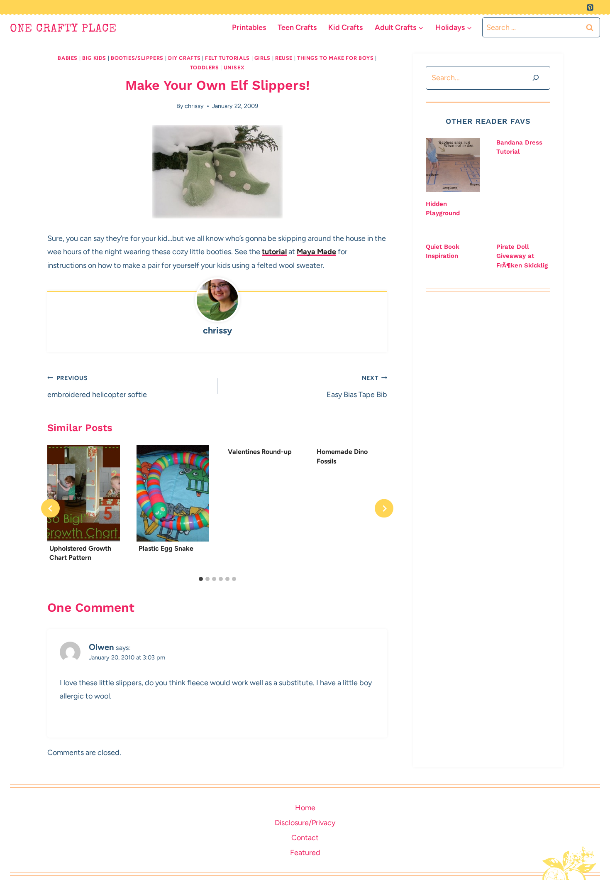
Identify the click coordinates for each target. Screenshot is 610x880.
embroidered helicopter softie (97, 386)
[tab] (201, 579)
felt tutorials (227, 58)
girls (262, 58)
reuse (284, 58)
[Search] (535, 78)
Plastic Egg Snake (166, 548)
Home (305, 807)
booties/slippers (137, 58)
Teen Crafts (297, 27)
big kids (94, 58)
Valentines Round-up (260, 452)
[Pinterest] (590, 7)
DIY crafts (184, 58)
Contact (305, 837)
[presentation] (83, 493)
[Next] (384, 508)
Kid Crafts (345, 27)
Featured (305, 852)
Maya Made (316, 251)
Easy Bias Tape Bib (357, 386)
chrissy (194, 106)
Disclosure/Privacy (305, 822)
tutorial (274, 251)
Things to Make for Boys (335, 58)
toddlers (204, 67)
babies (68, 58)
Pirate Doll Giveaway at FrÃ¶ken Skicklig (522, 256)
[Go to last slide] (50, 508)
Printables (249, 27)
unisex (234, 67)
